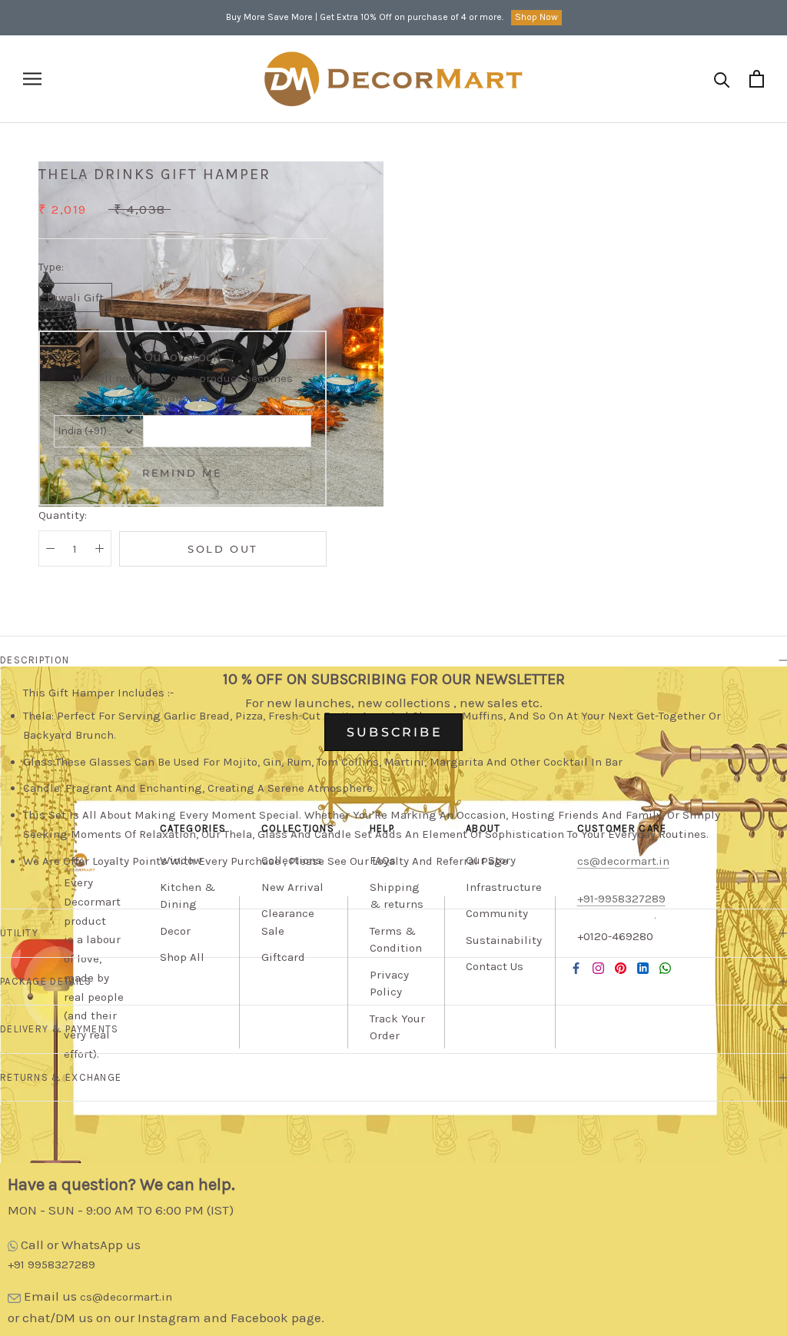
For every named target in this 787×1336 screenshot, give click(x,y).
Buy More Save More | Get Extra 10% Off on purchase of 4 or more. (364, 17)
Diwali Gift (75, 297)
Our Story (491, 860)
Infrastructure (504, 887)
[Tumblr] (665, 968)
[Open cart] (756, 79)
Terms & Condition (396, 939)
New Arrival (292, 887)
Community (497, 913)
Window (181, 860)
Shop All (182, 957)
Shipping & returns (396, 896)
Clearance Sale (287, 922)
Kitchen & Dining (187, 896)
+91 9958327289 (51, 1264)
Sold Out (223, 549)
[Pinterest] (620, 968)
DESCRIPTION (34, 660)
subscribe (395, 732)
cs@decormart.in (126, 1297)
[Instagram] (598, 968)
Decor (175, 931)
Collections (291, 860)
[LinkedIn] (643, 968)
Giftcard (283, 957)
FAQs (383, 860)
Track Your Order (397, 1027)
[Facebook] (576, 968)
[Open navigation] (32, 78)
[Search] (722, 79)
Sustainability (504, 940)
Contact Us (494, 966)
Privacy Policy (389, 983)
